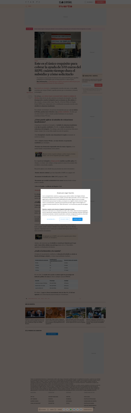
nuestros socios (62, 196)
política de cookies (76, 204)
